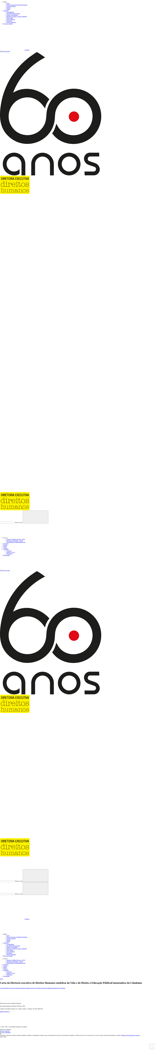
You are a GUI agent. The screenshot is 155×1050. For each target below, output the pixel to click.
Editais (5, 546)
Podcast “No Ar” (10, 552)
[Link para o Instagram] (61, 535)
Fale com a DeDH (8, 23)
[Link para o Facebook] (12, 535)
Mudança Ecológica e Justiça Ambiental (16, 16)
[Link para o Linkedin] (37, 535)
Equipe (8, 9)
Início (1, 979)
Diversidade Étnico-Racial (13, 13)
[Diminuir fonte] (37, 37)
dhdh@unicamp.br (5, 1011)
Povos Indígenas (10, 19)
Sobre (7, 3)
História (8, 7)
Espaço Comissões (11, 22)
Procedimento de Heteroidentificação (15, 542)
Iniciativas (5, 543)
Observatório (9, 18)
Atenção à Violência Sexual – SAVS (15, 539)
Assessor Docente (11, 6)
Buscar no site (18, 522)
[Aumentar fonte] (12, 37)
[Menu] (12, 569)
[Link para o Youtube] (86, 535)
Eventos (5, 545)
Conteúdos (6, 549)
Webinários (9, 554)
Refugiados (9, 21)
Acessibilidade (10, 12)
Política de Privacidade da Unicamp (130, 1035)
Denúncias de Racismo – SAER (14, 540)
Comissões (6, 10)
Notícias (5, 548)
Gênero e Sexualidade (12, 15)
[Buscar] (12, 868)
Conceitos (9, 551)
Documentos (6, 555)
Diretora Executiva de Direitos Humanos (16, 5)
